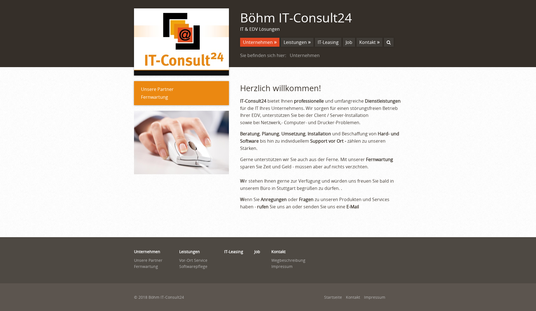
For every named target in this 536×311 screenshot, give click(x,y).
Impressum (282, 266)
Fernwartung (154, 97)
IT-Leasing (328, 42)
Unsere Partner (157, 89)
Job (349, 42)
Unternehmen (258, 42)
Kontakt (367, 42)
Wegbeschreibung (288, 260)
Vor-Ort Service (193, 260)
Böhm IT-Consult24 (296, 17)
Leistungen (295, 42)
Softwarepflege (193, 266)
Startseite (333, 297)
